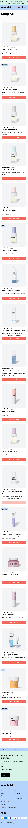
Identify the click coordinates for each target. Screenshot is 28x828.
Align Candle (6, 733)
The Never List (5, 801)
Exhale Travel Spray (9, 614)
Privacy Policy (18, 796)
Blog (2, 796)
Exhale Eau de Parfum (10, 451)
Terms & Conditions (20, 798)
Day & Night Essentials (10, 655)
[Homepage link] (6, 7)
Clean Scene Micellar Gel (11, 290)
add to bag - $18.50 (14, 419)
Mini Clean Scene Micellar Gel (12, 371)
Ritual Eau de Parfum (9, 250)
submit (5, 775)
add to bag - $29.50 (14, 663)
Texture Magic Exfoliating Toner (13, 331)
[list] (18, 7)
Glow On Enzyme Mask (10, 574)
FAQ (2, 798)
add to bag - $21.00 (14, 542)
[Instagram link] (5, 813)
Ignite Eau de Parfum (9, 49)
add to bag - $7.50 (14, 379)
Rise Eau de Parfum (9, 210)
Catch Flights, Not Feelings (11, 534)
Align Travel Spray (8, 411)
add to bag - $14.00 (14, 298)
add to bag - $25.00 (14, 582)
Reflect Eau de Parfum (10, 170)
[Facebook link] (2, 813)
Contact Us (17, 793)
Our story (3, 793)
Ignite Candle (7, 695)
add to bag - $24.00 (14, 339)
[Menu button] (25, 7)
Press (16, 790)
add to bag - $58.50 (14, 57)
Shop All (3, 790)
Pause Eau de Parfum (10, 130)
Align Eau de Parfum (9, 89)
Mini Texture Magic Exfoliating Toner (12, 493)
